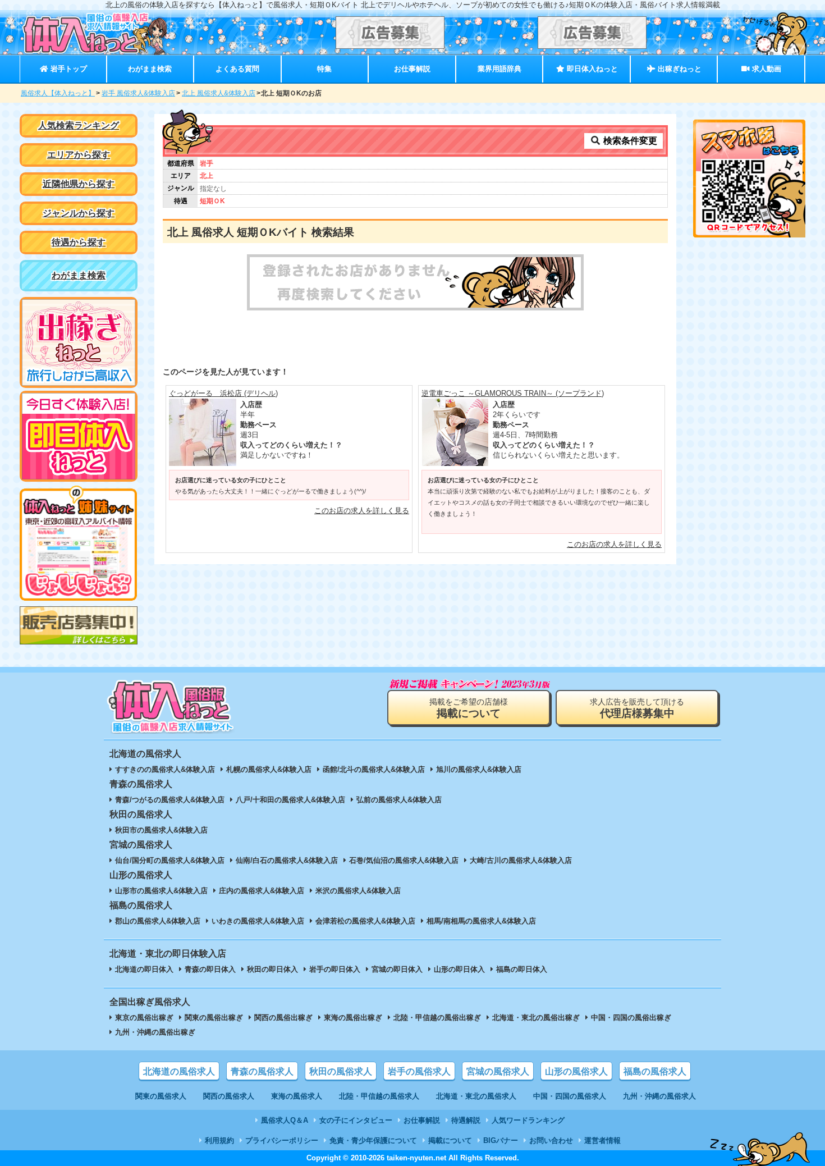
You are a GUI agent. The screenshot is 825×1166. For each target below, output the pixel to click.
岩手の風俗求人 (419, 1071)
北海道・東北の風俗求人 (476, 1096)
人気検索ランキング (78, 125)
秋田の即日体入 (272, 969)
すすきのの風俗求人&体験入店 (165, 769)
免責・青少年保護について (373, 1140)
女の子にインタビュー (355, 1120)
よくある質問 (237, 69)
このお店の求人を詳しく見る (361, 510)
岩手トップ (67, 69)
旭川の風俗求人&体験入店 (478, 769)
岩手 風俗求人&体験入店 (138, 93)
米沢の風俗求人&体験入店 (358, 890)
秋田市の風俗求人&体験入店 (161, 830)
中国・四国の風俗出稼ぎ (631, 1017)
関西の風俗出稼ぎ (283, 1017)
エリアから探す (78, 154)
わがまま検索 (150, 69)
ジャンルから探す (78, 213)
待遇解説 (465, 1120)
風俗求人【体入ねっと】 (58, 93)
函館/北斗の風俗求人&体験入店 (374, 769)
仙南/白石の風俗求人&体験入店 (287, 860)
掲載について (450, 1140)
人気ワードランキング (528, 1120)
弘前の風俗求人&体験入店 (399, 799)
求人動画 (765, 69)
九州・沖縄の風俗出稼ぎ (155, 1032)
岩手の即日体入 (334, 969)
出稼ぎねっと (679, 69)
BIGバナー (500, 1140)
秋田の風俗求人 (340, 1071)
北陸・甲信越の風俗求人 (379, 1096)
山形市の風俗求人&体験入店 (161, 890)
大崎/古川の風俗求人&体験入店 (521, 860)
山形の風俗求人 (576, 1071)
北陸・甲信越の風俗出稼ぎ (437, 1017)
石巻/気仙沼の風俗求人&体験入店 (404, 860)
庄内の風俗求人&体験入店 (261, 890)
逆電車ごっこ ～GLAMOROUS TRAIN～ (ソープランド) (512, 393)
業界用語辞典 (499, 69)
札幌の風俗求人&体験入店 (268, 769)
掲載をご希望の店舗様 (468, 708)
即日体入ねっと (591, 69)
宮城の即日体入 (397, 969)
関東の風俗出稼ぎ (214, 1017)
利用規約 (219, 1140)
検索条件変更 (629, 140)
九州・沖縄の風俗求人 (659, 1096)
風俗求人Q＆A (284, 1120)
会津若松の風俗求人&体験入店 (365, 921)
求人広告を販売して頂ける (637, 708)
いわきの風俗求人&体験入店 (258, 921)
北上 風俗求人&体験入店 (218, 93)
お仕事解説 (412, 69)
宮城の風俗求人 (497, 1071)
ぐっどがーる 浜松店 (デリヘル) (223, 393)
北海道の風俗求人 (179, 1071)
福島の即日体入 (521, 969)
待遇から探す (79, 242)
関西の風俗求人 (228, 1096)
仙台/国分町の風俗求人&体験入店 (169, 860)
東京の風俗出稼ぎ (144, 1017)
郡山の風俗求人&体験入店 (157, 921)
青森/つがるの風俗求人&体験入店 (169, 799)
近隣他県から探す (78, 184)
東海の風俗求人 (296, 1096)
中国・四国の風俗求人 (569, 1096)
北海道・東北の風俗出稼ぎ (536, 1017)
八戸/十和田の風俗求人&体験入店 (290, 799)
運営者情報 (602, 1140)
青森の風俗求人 (262, 1071)
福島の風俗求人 (655, 1071)
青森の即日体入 (210, 969)
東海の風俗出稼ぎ (353, 1017)
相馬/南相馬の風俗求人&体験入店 (481, 921)
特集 (324, 69)
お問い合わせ (551, 1140)
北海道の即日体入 (144, 969)
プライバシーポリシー (281, 1140)
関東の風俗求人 (160, 1096)
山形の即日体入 (459, 969)
